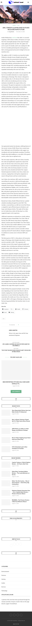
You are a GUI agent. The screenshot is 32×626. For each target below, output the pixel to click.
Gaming (3, 579)
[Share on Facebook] (20, 324)
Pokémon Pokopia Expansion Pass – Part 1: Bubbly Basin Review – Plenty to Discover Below (21, 492)
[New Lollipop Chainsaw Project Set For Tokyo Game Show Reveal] (5, 422)
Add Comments (16, 391)
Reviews (3, 587)
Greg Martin (11, 31)
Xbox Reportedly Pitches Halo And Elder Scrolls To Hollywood (21, 411)
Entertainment (5, 571)
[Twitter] (14, 615)
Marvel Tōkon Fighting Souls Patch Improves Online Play (21, 438)
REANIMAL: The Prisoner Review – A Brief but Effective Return (21, 500)
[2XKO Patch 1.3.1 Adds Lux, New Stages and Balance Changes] (5, 431)
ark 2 (3, 318)
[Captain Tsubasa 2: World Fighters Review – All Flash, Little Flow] (5, 465)
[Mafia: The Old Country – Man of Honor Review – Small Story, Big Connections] (5, 483)
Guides (3, 583)
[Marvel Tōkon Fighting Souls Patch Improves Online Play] (5, 440)
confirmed (14, 37)
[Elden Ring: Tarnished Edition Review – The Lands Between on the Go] (5, 474)
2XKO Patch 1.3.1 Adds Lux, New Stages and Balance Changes (20, 429)
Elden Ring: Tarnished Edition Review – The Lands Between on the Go (20, 473)
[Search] (30, 2)
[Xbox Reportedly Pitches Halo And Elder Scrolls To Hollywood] (16, 370)
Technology (4, 590)
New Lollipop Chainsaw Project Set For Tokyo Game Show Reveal (21, 420)
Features (3, 575)
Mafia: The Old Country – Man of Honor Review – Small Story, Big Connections (20, 482)
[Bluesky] (21, 615)
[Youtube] (18, 615)
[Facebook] (11, 615)
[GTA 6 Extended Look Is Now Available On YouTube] (5, 449)
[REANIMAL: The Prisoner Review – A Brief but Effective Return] (5, 502)
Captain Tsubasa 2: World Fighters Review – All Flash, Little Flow (21, 463)
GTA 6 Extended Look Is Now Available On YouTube (19, 447)
